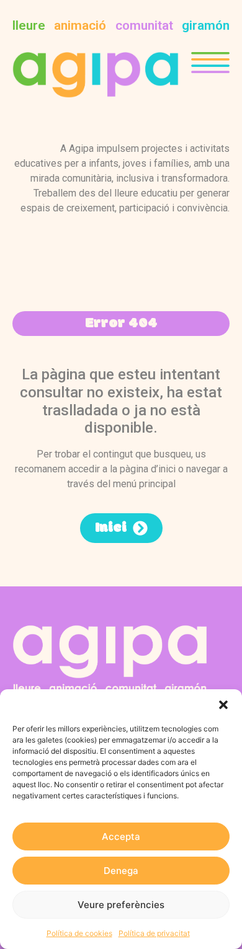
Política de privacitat (154, 933)
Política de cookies (79, 933)
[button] (223, 705)
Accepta (121, 836)
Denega (121, 870)
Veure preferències (121, 905)
